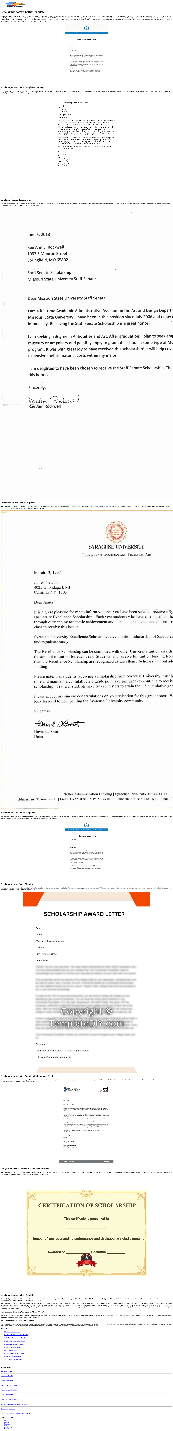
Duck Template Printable (11, 1350)
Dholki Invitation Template (12, 1332)
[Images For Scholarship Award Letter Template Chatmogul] (86, 54)
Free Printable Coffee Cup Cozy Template (16, 1335)
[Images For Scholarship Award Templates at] (86, 146)
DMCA (6, 1425)
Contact (6, 1422)
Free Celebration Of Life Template (14, 1353)
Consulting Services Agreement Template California (15, 1413)
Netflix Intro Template (7, 1380)
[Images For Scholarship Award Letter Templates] (86, 354)
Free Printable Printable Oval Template (15, 1341)
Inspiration (11, 1417)
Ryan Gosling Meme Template (9, 1399)
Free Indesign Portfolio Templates (14, 1344)
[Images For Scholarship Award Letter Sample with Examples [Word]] (86, 982)
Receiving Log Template (8, 1409)
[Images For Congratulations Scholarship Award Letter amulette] (86, 1125)
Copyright (7, 1424)
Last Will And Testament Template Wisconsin (14, 1404)
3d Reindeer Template (7, 1376)
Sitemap (6, 1428)
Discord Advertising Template (12, 1356)
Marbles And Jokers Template (9, 1385)
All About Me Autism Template (13, 1359)
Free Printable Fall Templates (12, 1347)
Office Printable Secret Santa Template (15, 1338)
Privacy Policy (8, 1427)
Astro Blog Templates (7, 1371)
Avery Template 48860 (7, 1394)
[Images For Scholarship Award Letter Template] (86, 850)
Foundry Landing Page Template (10, 1390)
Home (6, 1420)
